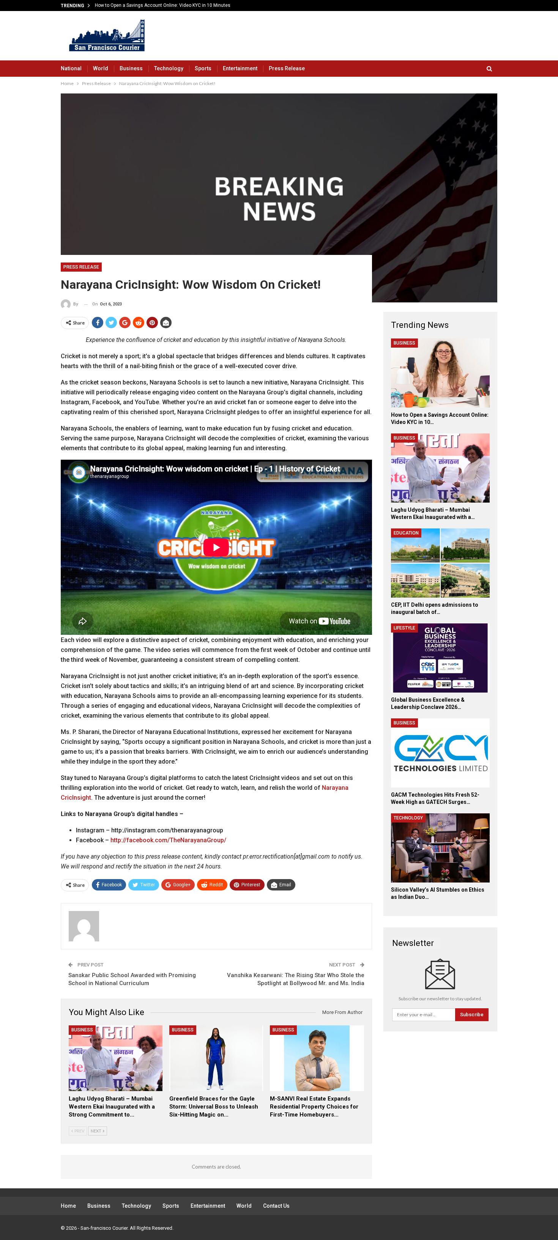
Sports (203, 68)
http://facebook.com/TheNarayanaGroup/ (168, 840)
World (100, 68)
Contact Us (276, 1206)
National (71, 68)
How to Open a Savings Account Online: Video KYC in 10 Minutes (162, 5)
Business (131, 68)
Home (68, 1206)
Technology (168, 68)
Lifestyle (404, 628)
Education (406, 533)
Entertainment (240, 68)
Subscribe (472, 1014)
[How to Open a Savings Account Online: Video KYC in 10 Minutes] (440, 373)
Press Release (287, 68)
